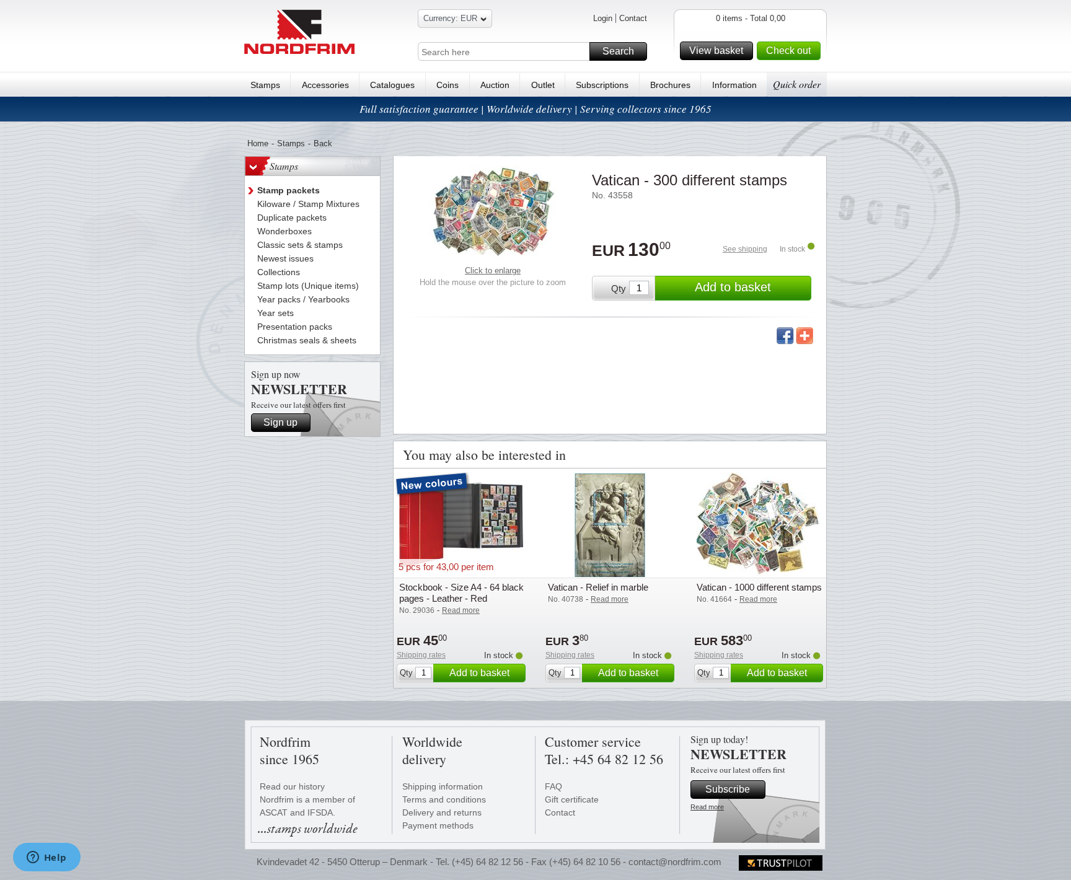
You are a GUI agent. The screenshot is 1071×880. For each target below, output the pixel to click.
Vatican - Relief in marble (598, 587)
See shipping (745, 249)
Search (618, 51)
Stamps (265, 85)
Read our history (292, 786)
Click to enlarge (493, 270)
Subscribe (727, 789)
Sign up (280, 422)
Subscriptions (602, 85)
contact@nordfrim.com (674, 861)
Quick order (797, 83)
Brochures (670, 85)
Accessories (325, 85)
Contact (633, 18)
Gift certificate (572, 799)
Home (257, 143)
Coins (447, 85)
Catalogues (392, 85)
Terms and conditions (444, 799)
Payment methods (438, 825)
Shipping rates (421, 655)
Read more (707, 807)
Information (734, 85)
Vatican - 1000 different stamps (759, 587)
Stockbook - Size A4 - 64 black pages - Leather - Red (461, 593)
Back (323, 143)
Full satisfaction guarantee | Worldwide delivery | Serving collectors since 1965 (535, 109)
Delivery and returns (442, 812)
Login (602, 18)
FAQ (553, 786)
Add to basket (733, 287)
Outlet (543, 85)
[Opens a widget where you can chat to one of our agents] (46, 858)
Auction (494, 85)
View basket (716, 50)
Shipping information (442, 786)
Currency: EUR (450, 18)
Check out (788, 50)
